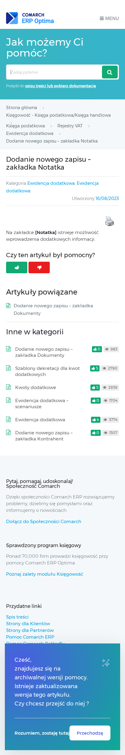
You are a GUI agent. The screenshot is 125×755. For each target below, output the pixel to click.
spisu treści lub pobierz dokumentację (60, 86)
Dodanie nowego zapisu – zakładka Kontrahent (44, 436)
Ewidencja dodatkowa (51, 183)
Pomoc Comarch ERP (30, 637)
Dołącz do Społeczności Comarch (43, 521)
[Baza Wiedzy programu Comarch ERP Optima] (30, 18)
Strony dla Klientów (28, 623)
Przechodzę (90, 733)
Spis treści (17, 617)
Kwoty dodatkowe (35, 387)
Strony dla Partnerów (30, 630)
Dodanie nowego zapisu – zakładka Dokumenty (44, 352)
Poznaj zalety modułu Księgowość (44, 574)
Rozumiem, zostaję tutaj (42, 733)
